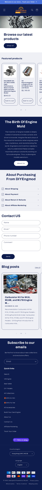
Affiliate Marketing (11, 426)
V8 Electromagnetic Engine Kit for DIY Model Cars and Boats (27, 84)
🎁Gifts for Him (9, 398)
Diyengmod (12, 480)
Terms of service (22, 483)
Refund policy (10, 483)
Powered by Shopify (22, 480)
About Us (21, 163)
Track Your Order (10, 431)
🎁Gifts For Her (9, 403)
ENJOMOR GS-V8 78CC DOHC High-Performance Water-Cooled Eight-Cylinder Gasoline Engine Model (10, 87)
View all (37, 267)
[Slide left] (16, 110)
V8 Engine (7, 379)
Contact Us (8, 422)
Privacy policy (34, 480)
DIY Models (8, 388)
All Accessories (9, 407)
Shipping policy (33, 483)
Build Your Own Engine (12, 412)
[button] (4, 10)
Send (8, 256)
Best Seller (8, 384)
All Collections (9, 393)
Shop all (10, 46)
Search (6, 374)
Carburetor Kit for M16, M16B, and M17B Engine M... (18, 300)
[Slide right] (25, 110)
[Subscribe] (35, 361)
